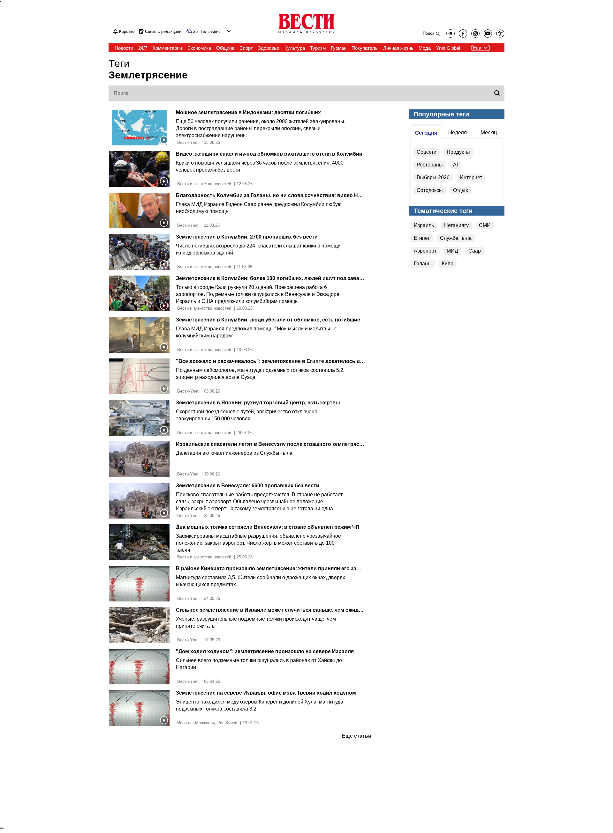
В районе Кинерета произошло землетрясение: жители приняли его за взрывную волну (289, 568)
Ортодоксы (430, 190)
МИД (452, 251)
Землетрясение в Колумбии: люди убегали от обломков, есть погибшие (268, 319)
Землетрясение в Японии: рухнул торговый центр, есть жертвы (258, 402)
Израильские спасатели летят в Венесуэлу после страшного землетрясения (273, 444)
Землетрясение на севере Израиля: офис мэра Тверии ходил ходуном (266, 693)
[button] (228, 31)
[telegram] (450, 33)
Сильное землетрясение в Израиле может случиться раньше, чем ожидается (274, 610)
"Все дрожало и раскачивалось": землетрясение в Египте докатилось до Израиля (281, 361)
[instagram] (475, 33)
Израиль (424, 225)
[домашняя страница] (306, 34)
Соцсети (426, 152)
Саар (474, 251)
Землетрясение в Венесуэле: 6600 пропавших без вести (247, 485)
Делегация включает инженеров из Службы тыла (234, 453)
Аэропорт (425, 251)
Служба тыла (456, 238)
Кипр (447, 263)
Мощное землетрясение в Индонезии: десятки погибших (248, 112)
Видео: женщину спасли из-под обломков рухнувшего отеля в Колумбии (269, 154)
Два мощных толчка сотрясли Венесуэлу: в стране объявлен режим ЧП (267, 527)
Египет (422, 238)
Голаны (423, 263)
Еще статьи (356, 736)
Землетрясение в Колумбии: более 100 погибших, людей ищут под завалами (274, 278)
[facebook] (463, 33)
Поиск (428, 33)
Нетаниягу (456, 225)
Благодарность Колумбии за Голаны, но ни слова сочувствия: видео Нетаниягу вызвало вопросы (302, 195)
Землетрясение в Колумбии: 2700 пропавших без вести (247, 237)
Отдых (460, 190)
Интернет (471, 177)
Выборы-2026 (433, 177)
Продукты (458, 152)
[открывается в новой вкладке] (488, 33)
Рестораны (430, 164)
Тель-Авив (211, 31)
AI (455, 164)
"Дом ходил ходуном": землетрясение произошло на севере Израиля (265, 651)
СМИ (485, 225)
